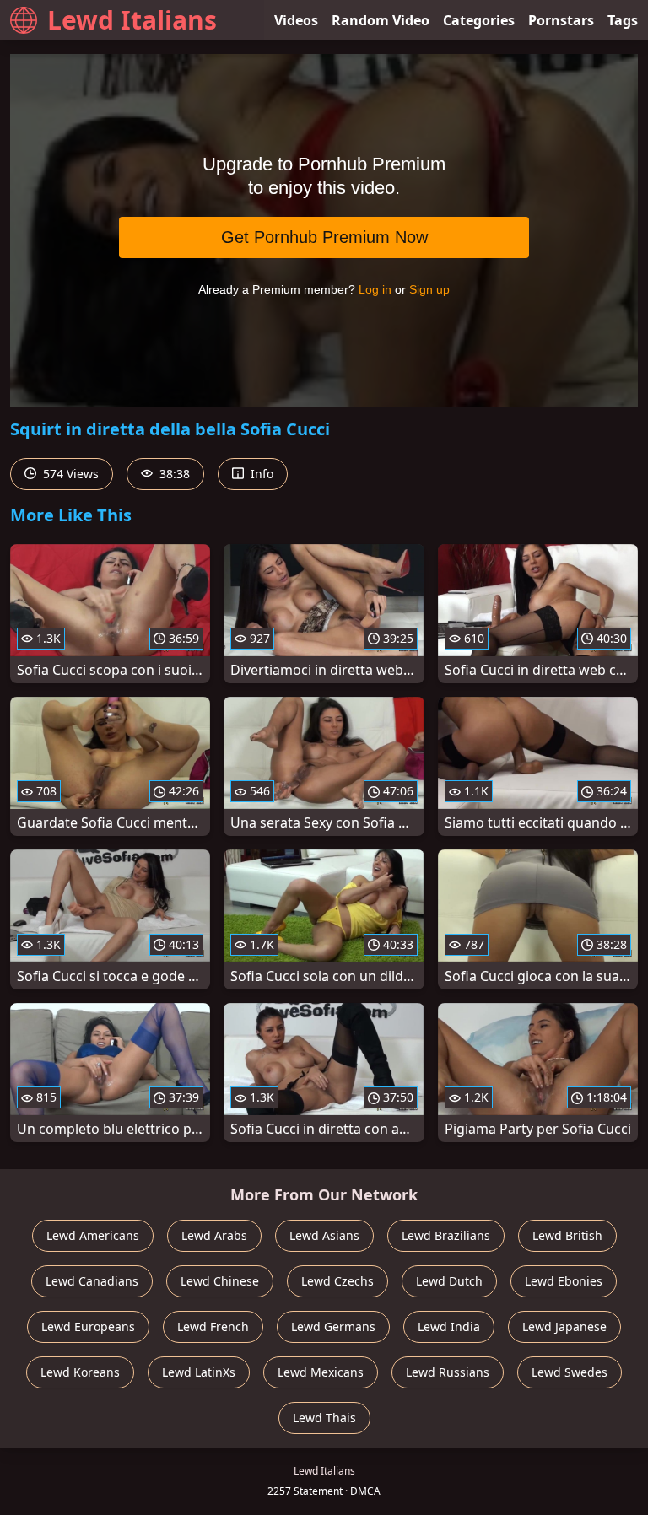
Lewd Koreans (80, 1372)
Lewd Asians (324, 1235)
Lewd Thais (324, 1418)
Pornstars (561, 20)
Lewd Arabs (214, 1235)
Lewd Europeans (88, 1326)
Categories (479, 20)
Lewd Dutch (449, 1281)
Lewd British (567, 1235)
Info (260, 474)
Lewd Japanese (564, 1326)
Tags (623, 20)
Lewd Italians (132, 20)
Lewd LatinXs (198, 1372)
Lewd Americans (92, 1235)
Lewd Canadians (92, 1281)
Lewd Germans (333, 1326)
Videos (296, 20)
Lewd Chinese (220, 1281)
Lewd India (449, 1326)
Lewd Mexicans (321, 1372)
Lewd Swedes (570, 1372)
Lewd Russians (447, 1372)
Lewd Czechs (337, 1281)
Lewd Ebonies (563, 1281)
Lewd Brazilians (446, 1235)
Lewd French (213, 1326)
